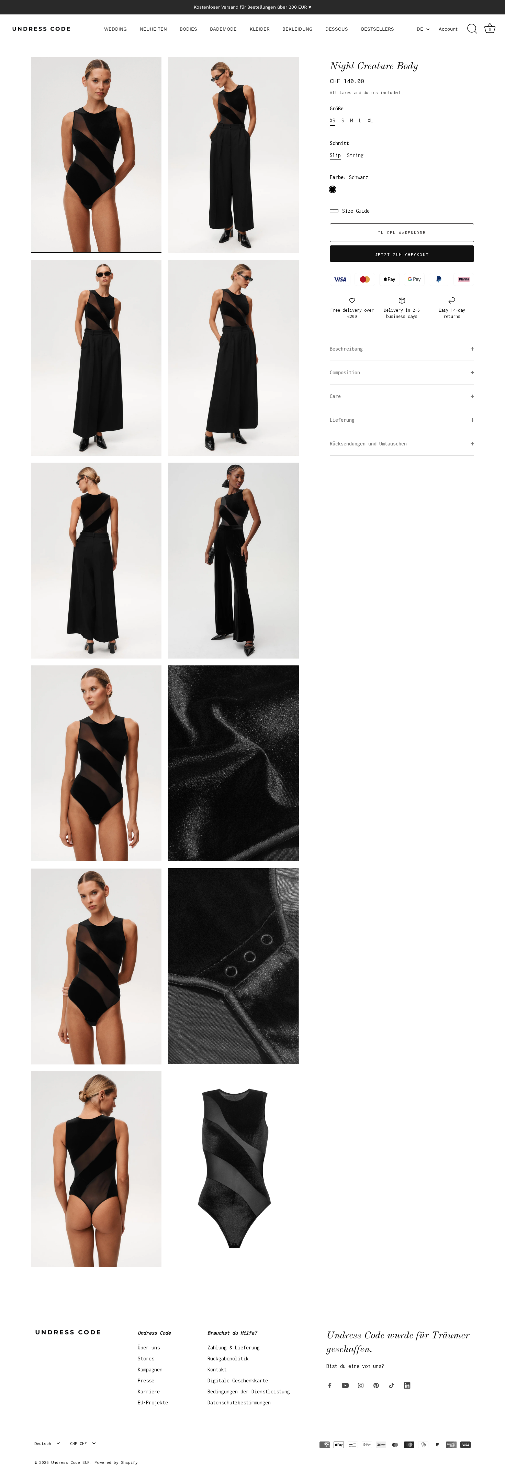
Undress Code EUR (70, 1462)
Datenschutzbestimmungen (239, 1402)
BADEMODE (223, 29)
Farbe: (349, 177)
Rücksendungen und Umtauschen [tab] (368, 443)
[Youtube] (345, 1385)
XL (370, 120)
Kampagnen (150, 1369)
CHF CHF (78, 1443)
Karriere (149, 1391)
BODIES (188, 29)
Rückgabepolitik (228, 1358)
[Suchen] (472, 28)
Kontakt (217, 1369)
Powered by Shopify (116, 1462)
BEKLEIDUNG (297, 29)
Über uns (149, 1347)
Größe (337, 108)
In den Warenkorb (402, 232)
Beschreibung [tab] (346, 349)
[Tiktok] (391, 1385)
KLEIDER (260, 29)
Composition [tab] (345, 372)
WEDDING (115, 29)
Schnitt (339, 143)
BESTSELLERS (377, 29)
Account (448, 29)
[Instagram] (360, 1385)
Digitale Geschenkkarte (237, 1380)
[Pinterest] (376, 1385)
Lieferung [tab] (342, 420)
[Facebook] (329, 1385)
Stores (146, 1358)
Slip (335, 155)
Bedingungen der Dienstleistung (248, 1391)
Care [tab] (335, 396)
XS (332, 120)
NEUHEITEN (153, 29)
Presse (146, 1380)
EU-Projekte (153, 1402)
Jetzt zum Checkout (402, 254)
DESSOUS (336, 29)
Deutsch (42, 1443)
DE (420, 29)
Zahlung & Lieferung (233, 1347)
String (355, 155)
